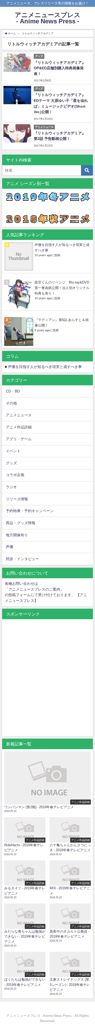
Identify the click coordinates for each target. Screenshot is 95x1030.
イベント (13, 451)
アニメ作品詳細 (19, 427)
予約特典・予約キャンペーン (30, 511)
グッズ (11, 463)
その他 (11, 403)
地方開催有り (17, 535)
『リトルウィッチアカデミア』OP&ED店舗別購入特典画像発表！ (60, 68)
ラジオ (11, 487)
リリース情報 (17, 499)
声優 (9, 547)
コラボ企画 (15, 475)
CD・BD (13, 391)
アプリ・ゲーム (19, 439)
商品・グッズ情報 (20, 523)
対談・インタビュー (22, 559)
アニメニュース (19, 415)
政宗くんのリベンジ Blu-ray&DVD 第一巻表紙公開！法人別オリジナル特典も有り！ (62, 288)
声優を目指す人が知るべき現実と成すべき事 (45, 367)
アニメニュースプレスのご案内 (34, 589)
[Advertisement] (47, 680)
